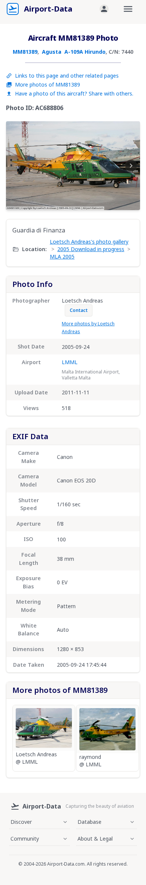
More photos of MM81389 (47, 84)
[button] (104, 8)
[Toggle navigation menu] (128, 8)
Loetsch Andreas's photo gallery (89, 241)
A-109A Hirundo (85, 51)
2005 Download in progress (90, 249)
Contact (79, 310)
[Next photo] (131, 166)
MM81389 (25, 51)
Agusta (51, 51)
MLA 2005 (62, 256)
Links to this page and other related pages (67, 75)
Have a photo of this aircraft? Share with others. (74, 93)
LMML (69, 362)
